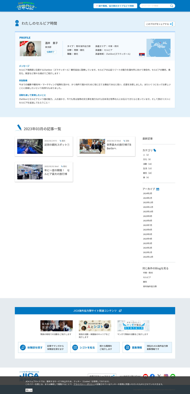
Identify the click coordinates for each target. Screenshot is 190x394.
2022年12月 (148, 256)
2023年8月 (147, 220)
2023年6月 (147, 229)
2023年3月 (147, 243)
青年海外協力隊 (150, 286)
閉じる (29, 390)
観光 (145, 281)
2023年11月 (148, 207)
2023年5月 (147, 234)
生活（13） (148, 168)
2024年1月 (147, 197)
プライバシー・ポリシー (84, 384)
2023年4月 (147, 238)
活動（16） (148, 163)
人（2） (146, 154)
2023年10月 (148, 211)
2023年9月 (147, 216)
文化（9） (147, 159)
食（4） (146, 177)
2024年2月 (147, 193)
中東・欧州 (148, 272)
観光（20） (148, 173)
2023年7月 (147, 225)
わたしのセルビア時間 (39, 23)
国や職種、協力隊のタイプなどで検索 (116, 5)
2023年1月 (147, 252)
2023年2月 (147, 247)
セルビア (147, 277)
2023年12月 (148, 202)
